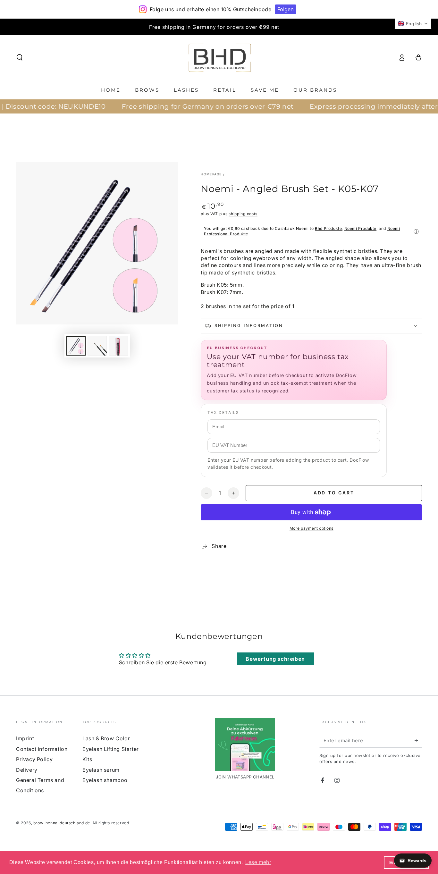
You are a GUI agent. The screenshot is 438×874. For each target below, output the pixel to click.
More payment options (311, 528)
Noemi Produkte (360, 228)
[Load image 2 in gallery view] (97, 346)
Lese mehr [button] (258, 862)
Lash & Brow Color (106, 738)
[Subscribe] (418, 740)
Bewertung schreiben (275, 659)
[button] (19, 57)
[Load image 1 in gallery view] (76, 346)
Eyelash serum (101, 770)
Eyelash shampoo (105, 780)
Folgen (285, 9)
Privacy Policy (34, 759)
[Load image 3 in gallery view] (118, 346)
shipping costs (243, 213)
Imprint (25, 738)
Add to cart (334, 492)
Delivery (27, 770)
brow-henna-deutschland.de (61, 822)
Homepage (211, 174)
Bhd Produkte (328, 228)
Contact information (41, 749)
